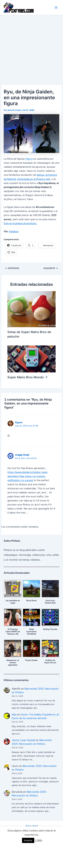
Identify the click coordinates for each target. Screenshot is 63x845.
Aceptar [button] (28, 840)
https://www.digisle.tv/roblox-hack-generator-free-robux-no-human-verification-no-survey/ (27, 476)
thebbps (13, 231)
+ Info (38, 840)
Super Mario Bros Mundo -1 (27, 377)
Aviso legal (32, 825)
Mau (14, 714)
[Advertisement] (31, 48)
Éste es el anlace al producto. (20, 223)
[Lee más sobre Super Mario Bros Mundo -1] (31, 358)
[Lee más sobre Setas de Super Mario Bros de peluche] (31, 309)
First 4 (29, 158)
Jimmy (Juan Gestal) (23, 740)
